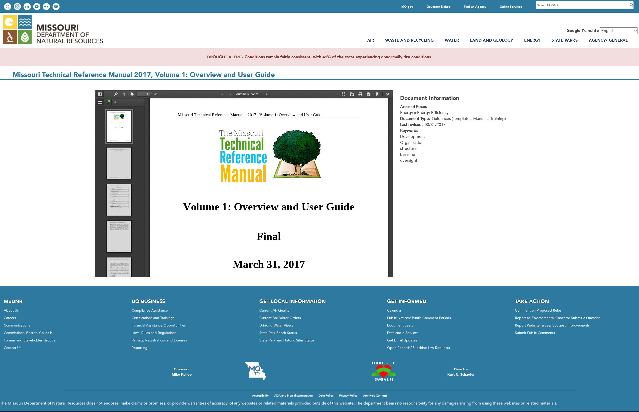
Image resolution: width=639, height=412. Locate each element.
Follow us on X (8, 7)
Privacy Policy (348, 395)
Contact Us (12, 347)
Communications (17, 325)
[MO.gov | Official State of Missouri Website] (256, 371)
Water (452, 40)
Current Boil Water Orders (280, 318)
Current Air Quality (274, 310)
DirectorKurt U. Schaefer (461, 372)
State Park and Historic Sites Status (286, 340)
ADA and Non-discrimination (293, 395)
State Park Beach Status (278, 332)
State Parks (565, 40)
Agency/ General (608, 40)
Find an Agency (475, 7)
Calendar (394, 310)
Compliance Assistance (150, 310)
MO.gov (407, 7)
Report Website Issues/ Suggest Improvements (552, 325)
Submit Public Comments (535, 332)
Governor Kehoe (438, 7)
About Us (11, 310)
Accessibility (260, 395)
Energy (532, 40)
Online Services (511, 7)
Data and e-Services (402, 332)
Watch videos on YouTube (37, 7)
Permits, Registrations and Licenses (159, 340)
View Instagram (18, 7)
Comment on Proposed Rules (538, 310)
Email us (56, 7)
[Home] (52, 45)
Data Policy (326, 395)
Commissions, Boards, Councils (28, 332)
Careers (10, 318)
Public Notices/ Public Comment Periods (419, 318)
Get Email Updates (402, 340)
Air (370, 40)
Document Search (401, 325)
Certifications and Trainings (153, 318)
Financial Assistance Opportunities (159, 325)
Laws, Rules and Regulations (154, 332)
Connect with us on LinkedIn (27, 7)
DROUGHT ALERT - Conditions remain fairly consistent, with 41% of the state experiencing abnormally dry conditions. (319, 57)
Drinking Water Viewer (277, 325)
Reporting (140, 347)
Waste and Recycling (409, 40)
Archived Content (375, 395)
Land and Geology (491, 40)
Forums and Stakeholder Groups (29, 340)
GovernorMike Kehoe (182, 372)
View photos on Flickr (47, 7)
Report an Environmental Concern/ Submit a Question (558, 318)
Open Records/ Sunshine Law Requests (418, 347)
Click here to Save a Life (383, 371)
